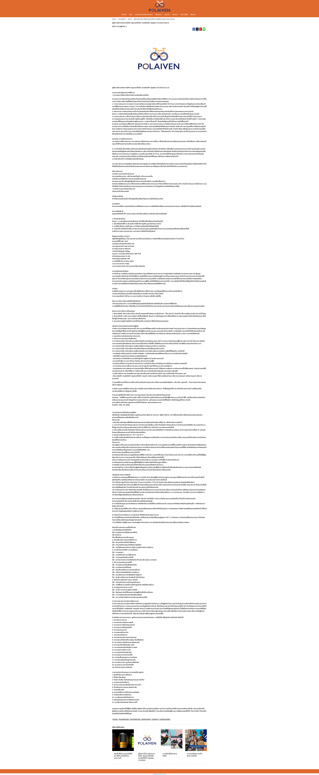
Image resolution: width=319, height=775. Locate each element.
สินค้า (131, 14)
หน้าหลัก (124, 14)
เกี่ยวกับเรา (158, 14)
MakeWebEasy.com (162, 774)
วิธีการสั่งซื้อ (184, 14)
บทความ (167, 14)
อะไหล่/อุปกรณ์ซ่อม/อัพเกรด (144, 14)
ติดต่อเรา (175, 14)
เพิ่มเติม (193, 14)
